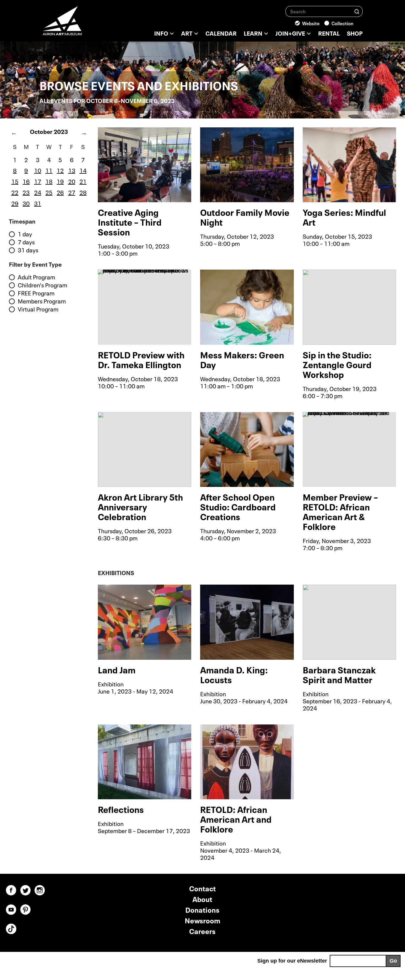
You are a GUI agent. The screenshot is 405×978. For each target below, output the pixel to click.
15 (14, 180)
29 (14, 202)
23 (26, 191)
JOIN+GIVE (290, 32)
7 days (26, 242)
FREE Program (36, 293)
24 (37, 191)
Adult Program (36, 277)
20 (71, 180)
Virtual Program (38, 309)
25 (48, 191)
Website (311, 22)
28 (83, 191)
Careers (202, 930)
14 (83, 169)
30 (26, 202)
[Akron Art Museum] (78, 24)
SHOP (355, 32)
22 (14, 191)
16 (26, 180)
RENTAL (329, 32)
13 (71, 169)
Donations (202, 909)
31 (37, 202)
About (202, 898)
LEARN (253, 32)
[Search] (357, 11)
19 (60, 180)
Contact (202, 888)
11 (48, 169)
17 (37, 180)
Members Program (42, 301)
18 (48, 180)
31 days (28, 250)
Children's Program (42, 285)
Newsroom (202, 920)
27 (71, 191)
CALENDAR (221, 32)
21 (83, 180)
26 (60, 191)
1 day (25, 234)
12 (60, 169)
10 (37, 169)
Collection (342, 22)
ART (186, 32)
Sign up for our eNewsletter (292, 961)
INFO (161, 32)
